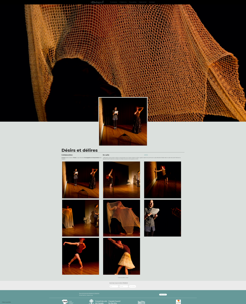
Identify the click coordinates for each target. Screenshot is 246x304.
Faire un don (163, 294)
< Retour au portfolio (6, 302)
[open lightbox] (80, 180)
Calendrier (143, 2)
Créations (123, 2)
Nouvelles (132, 2)
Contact (152, 2)
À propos (113, 2)
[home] (97, 2)
